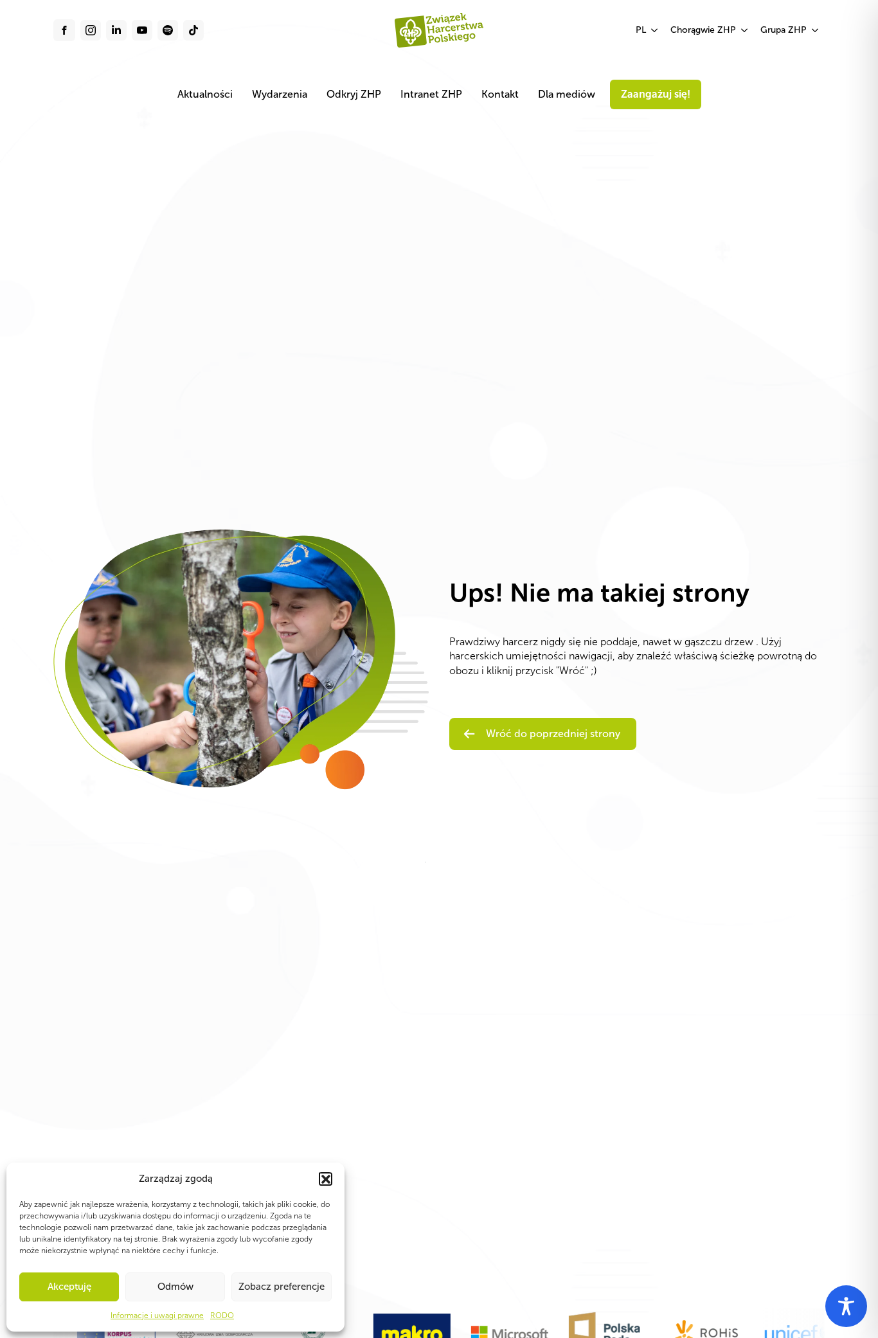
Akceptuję (69, 1286)
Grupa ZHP (783, 29)
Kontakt (500, 94)
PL (641, 29)
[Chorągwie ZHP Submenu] (745, 30)
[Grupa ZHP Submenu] (816, 30)
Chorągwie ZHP (703, 29)
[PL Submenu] (655, 30)
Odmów (175, 1286)
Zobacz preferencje (281, 1286)
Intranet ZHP (431, 94)
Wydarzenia (279, 94)
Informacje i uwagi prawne (157, 1315)
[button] (325, 1178)
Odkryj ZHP (354, 94)
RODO (222, 1315)
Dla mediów (566, 94)
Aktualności (205, 94)
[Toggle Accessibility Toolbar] (846, 1306)
